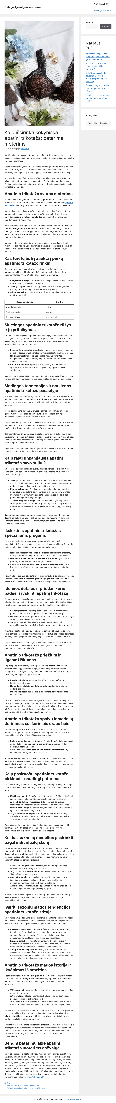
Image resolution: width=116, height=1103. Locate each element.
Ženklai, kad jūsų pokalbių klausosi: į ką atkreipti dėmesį (97, 88)
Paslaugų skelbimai (102, 10)
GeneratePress (76, 1099)
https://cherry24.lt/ (35, 1077)
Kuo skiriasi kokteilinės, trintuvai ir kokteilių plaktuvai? (96, 66)
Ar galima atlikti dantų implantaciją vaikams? (23, 1085)
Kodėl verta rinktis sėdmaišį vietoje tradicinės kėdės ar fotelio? (98, 98)
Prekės (9, 1083)
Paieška (89, 22)
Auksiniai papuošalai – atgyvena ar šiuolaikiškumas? (26, 1088)
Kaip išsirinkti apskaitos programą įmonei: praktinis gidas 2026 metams (98, 57)
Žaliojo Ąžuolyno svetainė (23, 7)
